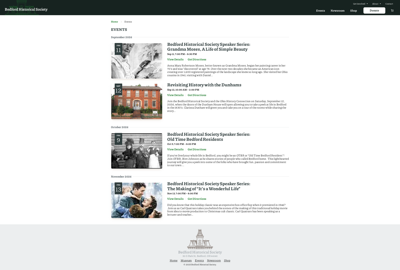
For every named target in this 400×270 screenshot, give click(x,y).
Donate (374, 10)
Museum (186, 260)
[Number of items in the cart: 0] (392, 10)
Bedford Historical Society (26, 9)
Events (320, 10)
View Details (175, 60)
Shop (353, 10)
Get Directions (197, 60)
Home (114, 22)
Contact (389, 3)
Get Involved (359, 3)
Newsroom (338, 10)
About (375, 3)
